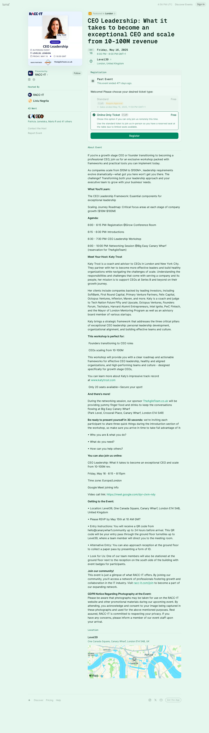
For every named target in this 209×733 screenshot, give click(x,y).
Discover (38, 700)
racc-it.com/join (143, 583)
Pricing (49, 700)
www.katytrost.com (103, 380)
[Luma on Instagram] (150, 700)
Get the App (173, 700)
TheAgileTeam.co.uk (155, 401)
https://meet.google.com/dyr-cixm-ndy (131, 494)
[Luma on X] (155, 700)
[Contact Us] (161, 700)
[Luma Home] (6, 4)
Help (58, 700)
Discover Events (184, 4)
